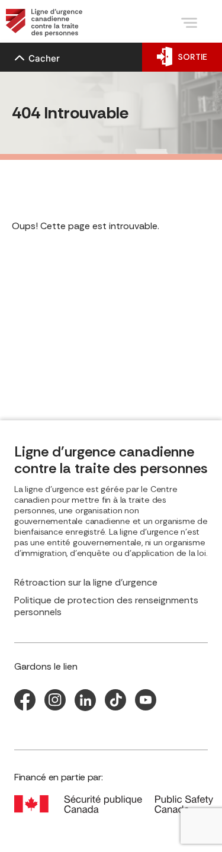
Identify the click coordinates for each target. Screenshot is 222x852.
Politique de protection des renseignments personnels (106, 606)
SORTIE (192, 57)
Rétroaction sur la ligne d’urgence (85, 583)
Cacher (44, 58)
